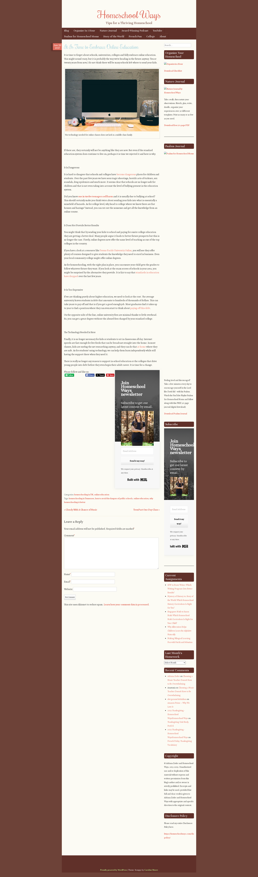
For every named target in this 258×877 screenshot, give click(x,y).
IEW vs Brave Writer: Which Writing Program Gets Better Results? (180, 589)
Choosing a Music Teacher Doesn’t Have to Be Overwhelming (180, 680)
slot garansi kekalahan (177, 699)
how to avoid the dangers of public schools (114, 498)
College (150, 36)
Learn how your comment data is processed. (126, 604)
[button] (137, 429)
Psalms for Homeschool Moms (81, 36)
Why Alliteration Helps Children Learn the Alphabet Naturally (179, 630)
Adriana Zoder (174, 676)
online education (101, 494)
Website (68, 589)
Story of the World (113, 36)
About (162, 36)
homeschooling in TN (83, 494)
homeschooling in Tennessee (81, 498)
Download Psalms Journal (175, 413)
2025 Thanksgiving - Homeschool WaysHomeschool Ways (178, 714)
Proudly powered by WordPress (113, 870)
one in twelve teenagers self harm (95, 196)
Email (67, 581)
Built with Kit (137, 479)
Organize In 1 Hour (84, 30)
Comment (69, 535)
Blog (66, 30)
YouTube (157, 30)
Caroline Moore (151, 870)
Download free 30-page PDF (176, 125)
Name (67, 574)
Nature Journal (108, 30)
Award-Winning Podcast (134, 30)
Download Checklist (173, 70)
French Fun (135, 36)
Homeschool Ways (129, 14)
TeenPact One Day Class (146, 509)
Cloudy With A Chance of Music (80, 509)
